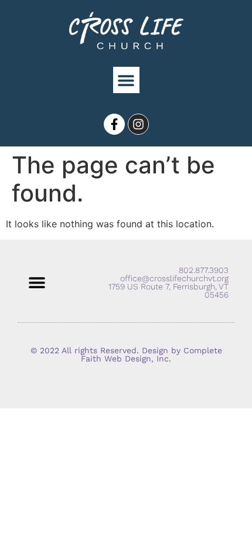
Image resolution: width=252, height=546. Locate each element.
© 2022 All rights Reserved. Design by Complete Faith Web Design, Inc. (126, 354)
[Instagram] (138, 124)
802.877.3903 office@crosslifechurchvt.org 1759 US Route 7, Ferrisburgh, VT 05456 (168, 282)
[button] (126, 80)
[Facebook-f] (114, 124)
